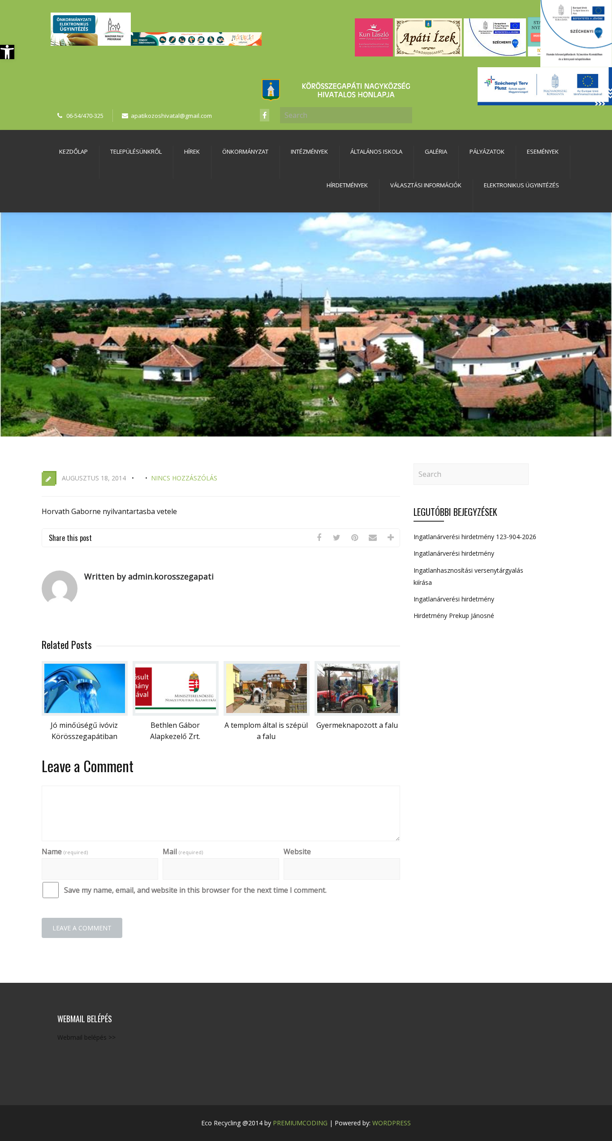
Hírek (192, 151)
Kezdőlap (73, 151)
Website (297, 851)
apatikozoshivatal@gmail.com (171, 116)
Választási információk (425, 185)
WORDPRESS (391, 1123)
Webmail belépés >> (86, 1037)
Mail (183, 851)
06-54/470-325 (84, 116)
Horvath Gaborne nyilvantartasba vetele (109, 511)
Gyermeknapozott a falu (357, 725)
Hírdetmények (347, 185)
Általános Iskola (376, 151)
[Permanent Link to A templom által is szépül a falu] (267, 713)
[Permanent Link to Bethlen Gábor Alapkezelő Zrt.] (176, 713)
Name (65, 851)
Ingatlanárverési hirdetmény (454, 553)
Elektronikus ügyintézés (521, 185)
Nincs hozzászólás (184, 478)
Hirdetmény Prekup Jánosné (454, 615)
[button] (7, 52)
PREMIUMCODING (300, 1123)
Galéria (436, 151)
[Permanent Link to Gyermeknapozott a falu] (358, 713)
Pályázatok (487, 151)
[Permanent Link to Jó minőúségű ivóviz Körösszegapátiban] (85, 713)
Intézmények (309, 151)
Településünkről (136, 151)
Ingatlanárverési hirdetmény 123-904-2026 (475, 536)
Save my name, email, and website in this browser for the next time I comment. (195, 890)
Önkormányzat (245, 151)
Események (543, 151)
